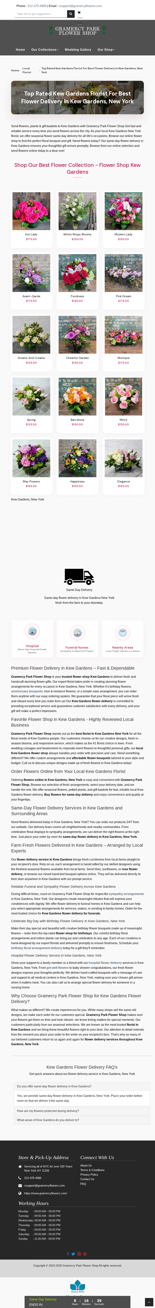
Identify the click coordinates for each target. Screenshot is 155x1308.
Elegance (123, 481)
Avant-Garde (31, 296)
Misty (123, 420)
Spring (31, 420)
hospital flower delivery (105, 962)
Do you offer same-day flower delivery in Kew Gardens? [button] (54, 1086)
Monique (123, 358)
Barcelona (77, 420)
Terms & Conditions (92, 1170)
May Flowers (31, 481)
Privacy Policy (89, 1174)
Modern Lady (124, 234)
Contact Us (87, 1179)
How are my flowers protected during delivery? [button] (48, 1111)
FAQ (83, 1183)
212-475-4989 (37, 6)
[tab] (82, 1086)
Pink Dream (123, 296)
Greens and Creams (31, 358)
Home (20, 49)
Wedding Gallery (78, 49)
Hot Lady (31, 234)
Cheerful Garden (77, 358)
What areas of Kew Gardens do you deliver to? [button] (48, 1120)
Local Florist (26, 70)
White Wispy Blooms (77, 234)
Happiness (77, 481)
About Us (86, 1165)
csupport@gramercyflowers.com (80, 6)
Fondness (77, 296)
